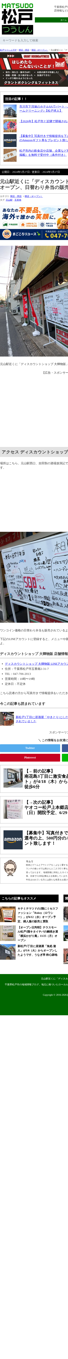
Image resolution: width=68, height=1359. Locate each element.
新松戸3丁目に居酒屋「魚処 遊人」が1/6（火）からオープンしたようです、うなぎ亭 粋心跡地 (37, 950)
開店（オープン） (40, 50)
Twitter (30, 748)
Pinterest (30, 757)
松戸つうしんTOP (8, 50)
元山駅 (9, 200)
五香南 (17, 200)
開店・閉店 (24, 50)
